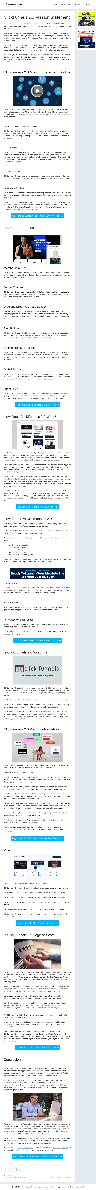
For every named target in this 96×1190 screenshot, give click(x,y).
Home (55, 4)
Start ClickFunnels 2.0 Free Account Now (36, 640)
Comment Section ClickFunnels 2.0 (60, 1177)
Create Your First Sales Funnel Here (36, 923)
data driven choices (60, 1148)
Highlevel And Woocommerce (15, 1177)
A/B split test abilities (19, 1141)
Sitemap (87, 4)
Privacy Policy (65, 4)
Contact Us (77, 4)
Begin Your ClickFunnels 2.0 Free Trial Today (36, 838)
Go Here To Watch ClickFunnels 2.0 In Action (36, 215)
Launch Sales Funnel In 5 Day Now (35, 506)
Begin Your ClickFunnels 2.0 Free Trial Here (36, 1156)
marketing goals (10, 1041)
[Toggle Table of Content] (17, 1169)
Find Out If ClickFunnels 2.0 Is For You (36, 404)
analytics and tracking (26, 1148)
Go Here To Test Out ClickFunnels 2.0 (36, 1047)
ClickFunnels (10, 1175)
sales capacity (37, 1071)
